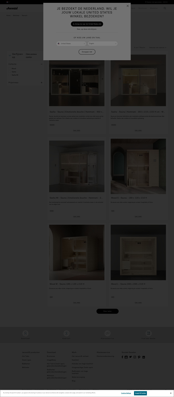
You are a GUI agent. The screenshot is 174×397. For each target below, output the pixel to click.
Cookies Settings (126, 393)
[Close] (171, 393)
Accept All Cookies (140, 393)
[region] (87, 393)
